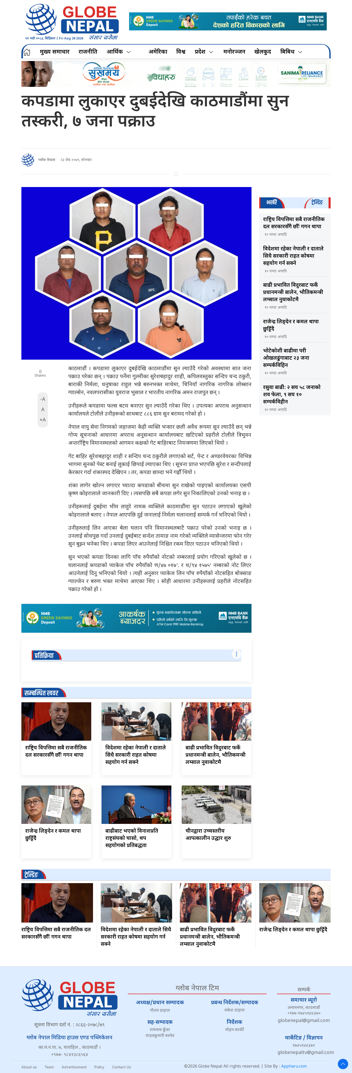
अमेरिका (158, 52)
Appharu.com (294, 1066)
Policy (99, 1067)
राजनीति (88, 52)
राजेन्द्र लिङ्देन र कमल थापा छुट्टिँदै (293, 930)
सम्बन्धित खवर (41, 693)
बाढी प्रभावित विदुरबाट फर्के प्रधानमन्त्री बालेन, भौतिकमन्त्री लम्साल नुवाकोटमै (216, 755)
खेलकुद (262, 52)
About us (29, 1067)
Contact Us (121, 1067)
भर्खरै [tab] (271, 202)
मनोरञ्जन (234, 52)
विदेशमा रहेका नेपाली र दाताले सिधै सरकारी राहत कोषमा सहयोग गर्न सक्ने (135, 755)
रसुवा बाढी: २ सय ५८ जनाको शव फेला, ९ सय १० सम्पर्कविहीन (292, 394)
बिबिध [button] (287, 52)
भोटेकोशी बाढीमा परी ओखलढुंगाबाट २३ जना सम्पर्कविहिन (286, 358)
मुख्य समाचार (55, 52)
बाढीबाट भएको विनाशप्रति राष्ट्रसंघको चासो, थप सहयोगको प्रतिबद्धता (131, 838)
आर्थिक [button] (115, 52)
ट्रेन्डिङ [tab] (317, 202)
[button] (343, 1064)
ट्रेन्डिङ (31, 875)
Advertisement (74, 1067)
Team (49, 1067)
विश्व (181, 52)
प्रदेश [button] (200, 52)
